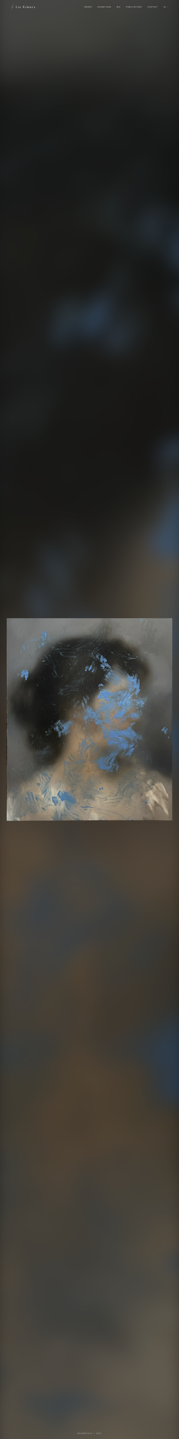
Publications (134, 7)
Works (88, 7)
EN (165, 7)
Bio (118, 7)
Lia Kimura (26, 7)
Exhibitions (104, 7)
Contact (152, 7)
